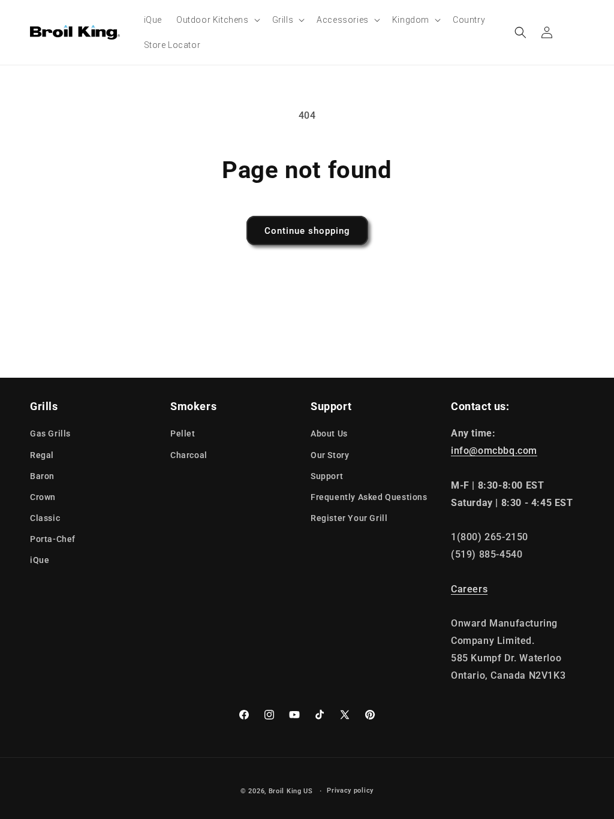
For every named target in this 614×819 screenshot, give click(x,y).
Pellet (182, 433)
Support (327, 476)
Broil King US (291, 791)
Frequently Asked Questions (369, 497)
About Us (329, 433)
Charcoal (188, 455)
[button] (217, 19)
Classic (45, 518)
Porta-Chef (53, 539)
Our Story (330, 455)
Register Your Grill (349, 518)
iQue (39, 560)
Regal (42, 455)
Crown (43, 497)
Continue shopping (307, 230)
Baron (42, 476)
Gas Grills (50, 433)
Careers (469, 589)
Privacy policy (350, 790)
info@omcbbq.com (494, 450)
